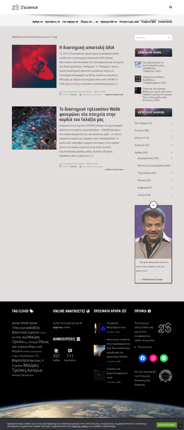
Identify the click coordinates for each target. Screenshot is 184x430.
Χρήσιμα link (107, 21)
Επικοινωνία (165, 21)
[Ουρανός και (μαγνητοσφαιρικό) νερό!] (99, 375)
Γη (37, 356)
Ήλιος (43, 341)
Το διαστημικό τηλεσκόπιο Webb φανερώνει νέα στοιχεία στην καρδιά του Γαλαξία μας (89, 114)
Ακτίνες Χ (36, 360)
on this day (19, 337)
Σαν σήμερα (68, 21)
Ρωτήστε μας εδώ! (129, 21)
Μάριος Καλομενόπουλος (82, 92)
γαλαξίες (33, 327)
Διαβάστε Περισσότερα (114, 94)
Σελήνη (43, 332)
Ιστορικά (142, 195)
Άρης (26, 342)
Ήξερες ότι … (88, 21)
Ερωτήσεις (51, 21)
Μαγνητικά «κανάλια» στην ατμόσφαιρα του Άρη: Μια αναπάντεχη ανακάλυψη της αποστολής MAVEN (118, 348)
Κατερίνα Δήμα (78, 164)
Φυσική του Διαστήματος (151, 165)
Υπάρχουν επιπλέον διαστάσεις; (153, 78)
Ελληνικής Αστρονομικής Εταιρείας (142, 380)
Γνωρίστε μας (148, 21)
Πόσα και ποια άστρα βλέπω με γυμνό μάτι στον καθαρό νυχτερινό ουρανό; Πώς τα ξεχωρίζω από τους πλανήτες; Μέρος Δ (157, 93)
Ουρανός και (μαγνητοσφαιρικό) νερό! (117, 373)
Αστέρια (34, 370)
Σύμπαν (17, 366)
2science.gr (141, 423)
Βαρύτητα (20, 360)
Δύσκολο (140, 145)
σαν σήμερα (20, 347)
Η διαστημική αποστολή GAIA (86, 47)
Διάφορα (142, 187)
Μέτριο (139, 137)
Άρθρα (36, 21)
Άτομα (33, 342)
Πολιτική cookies (79, 426)
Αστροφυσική (97, 166)
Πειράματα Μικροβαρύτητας (116, 325)
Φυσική (142, 180)
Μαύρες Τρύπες (25, 367)
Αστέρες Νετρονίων (23, 375)
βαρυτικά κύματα (25, 332)
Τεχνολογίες (96, 94)
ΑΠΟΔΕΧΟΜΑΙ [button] (167, 424)
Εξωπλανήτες (27, 355)
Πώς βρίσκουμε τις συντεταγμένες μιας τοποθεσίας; (153, 65)
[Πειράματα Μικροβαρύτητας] (99, 327)
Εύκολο (139, 130)
